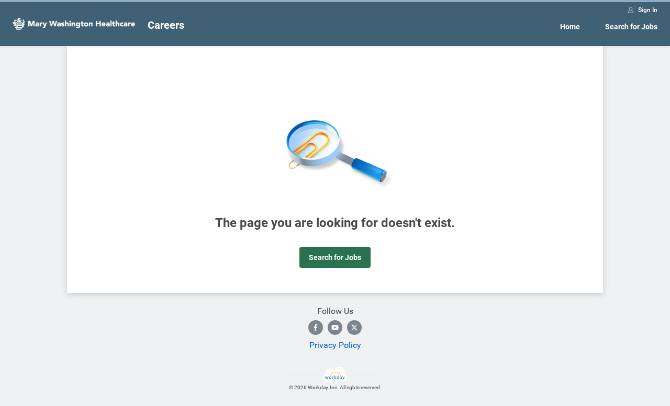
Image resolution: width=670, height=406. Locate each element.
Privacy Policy (335, 345)
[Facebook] (315, 327)
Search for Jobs (631, 26)
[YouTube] (335, 327)
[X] (354, 327)
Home (570, 26)
